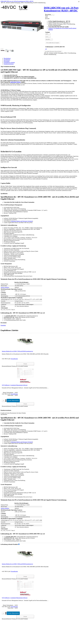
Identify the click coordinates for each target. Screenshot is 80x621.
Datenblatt (3, 325)
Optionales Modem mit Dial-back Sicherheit (21, 221)
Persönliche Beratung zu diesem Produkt (53, 51)
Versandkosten (14, 358)
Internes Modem (5, 287)
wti (46, 49)
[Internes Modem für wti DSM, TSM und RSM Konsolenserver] (25, 341)
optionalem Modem (15, 82)
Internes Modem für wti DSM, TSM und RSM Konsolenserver (17, 351)
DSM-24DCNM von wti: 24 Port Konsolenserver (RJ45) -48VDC (17, 1)
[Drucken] (78, 1)
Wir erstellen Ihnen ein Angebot (52, 42)
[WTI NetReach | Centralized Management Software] (25, 375)
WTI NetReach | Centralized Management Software (14, 385)
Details (25, 363)
